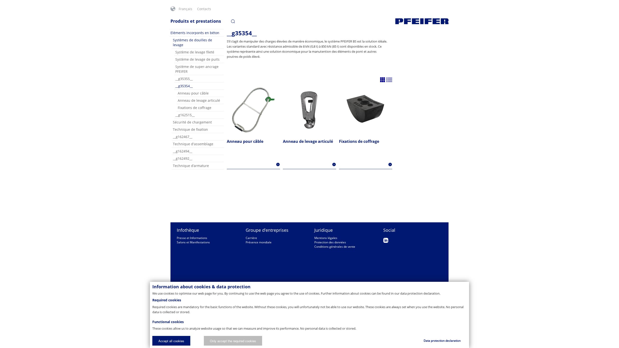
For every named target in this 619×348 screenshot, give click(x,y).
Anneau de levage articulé (199, 100)
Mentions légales (325, 238)
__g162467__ (182, 136)
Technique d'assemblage (193, 144)
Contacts (204, 9)
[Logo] (422, 21)
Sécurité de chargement (192, 122)
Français (185, 9)
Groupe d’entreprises (267, 230)
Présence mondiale (259, 242)
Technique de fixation (190, 129)
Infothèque (188, 230)
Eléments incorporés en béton (194, 32)
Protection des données (330, 242)
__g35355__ (184, 78)
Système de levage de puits (197, 59)
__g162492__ (182, 158)
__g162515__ (185, 115)
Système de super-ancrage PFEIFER (197, 69)
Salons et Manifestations (193, 242)
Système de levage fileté (194, 52)
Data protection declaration (442, 341)
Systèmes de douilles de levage (192, 42)
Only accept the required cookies (233, 341)
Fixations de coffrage (194, 107)
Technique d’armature (191, 165)
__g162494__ (182, 151)
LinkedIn (385, 240)
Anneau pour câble (193, 93)
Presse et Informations (192, 238)
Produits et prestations (195, 21)
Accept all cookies (171, 341)
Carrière (251, 238)
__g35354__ (184, 86)
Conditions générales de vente (334, 247)
